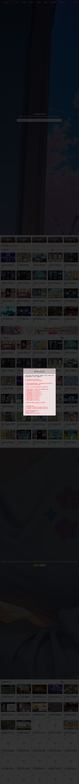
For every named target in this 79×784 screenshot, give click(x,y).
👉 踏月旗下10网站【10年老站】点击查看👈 (35, 402)
